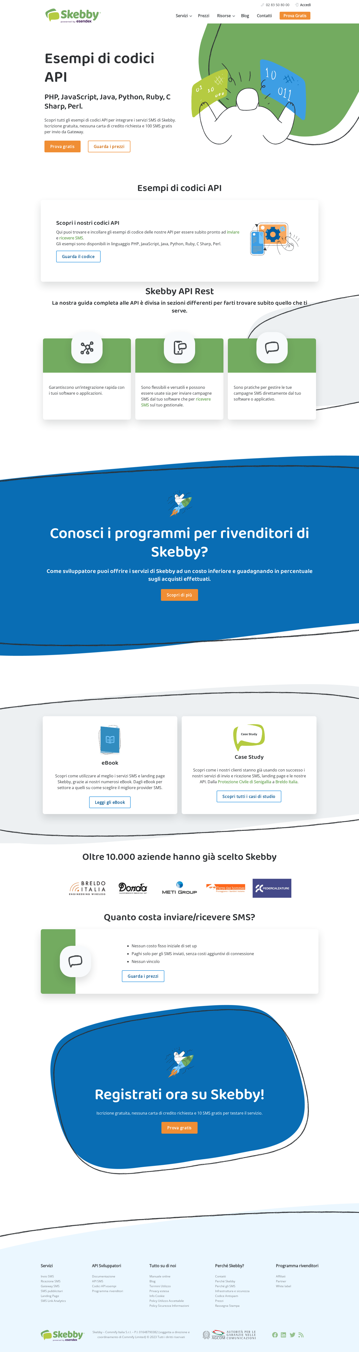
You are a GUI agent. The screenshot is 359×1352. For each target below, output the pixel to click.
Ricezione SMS (51, 1281)
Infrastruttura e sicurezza (232, 1291)
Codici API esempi (104, 1286)
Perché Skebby (225, 1281)
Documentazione (103, 1276)
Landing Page (50, 1296)
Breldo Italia (286, 781)
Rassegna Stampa (227, 1306)
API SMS (97, 1281)
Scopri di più (179, 595)
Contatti (264, 15)
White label (283, 1286)
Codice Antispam (226, 1296)
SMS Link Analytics (53, 1301)
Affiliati (280, 1276)
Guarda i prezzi (109, 146)
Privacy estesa (159, 1291)
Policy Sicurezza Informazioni (169, 1306)
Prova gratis (62, 146)
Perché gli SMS (225, 1286)
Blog (245, 15)
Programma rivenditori (107, 1291)
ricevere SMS (71, 238)
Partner (281, 1281)
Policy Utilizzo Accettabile (166, 1301)
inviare (233, 232)
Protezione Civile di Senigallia (244, 781)
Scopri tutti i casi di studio (248, 796)
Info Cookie (157, 1296)
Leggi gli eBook (110, 802)
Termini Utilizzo (160, 1286)
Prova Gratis (295, 15)
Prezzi (203, 15)
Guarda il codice (78, 256)
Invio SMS (47, 1276)
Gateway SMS (50, 1286)
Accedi (305, 4)
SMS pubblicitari (52, 1291)
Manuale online (159, 1276)
